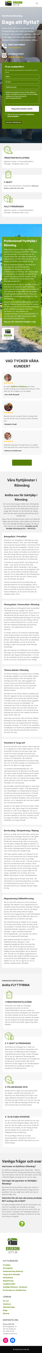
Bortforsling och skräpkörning (14, 1290)
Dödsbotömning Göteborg (13, 1271)
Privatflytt (6, 1265)
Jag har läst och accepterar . (20, 115)
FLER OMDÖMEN (22, 463)
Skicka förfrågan (13, 122)
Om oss (6, 1301)
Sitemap (6, 1313)
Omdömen (7, 1304)
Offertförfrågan (9, 1307)
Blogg (5, 1310)
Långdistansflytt (9, 1284)
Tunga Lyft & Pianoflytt (11, 1274)
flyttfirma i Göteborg (19, 386)
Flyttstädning (8, 1278)
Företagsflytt (8, 1268)
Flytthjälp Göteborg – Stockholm (15, 1287)
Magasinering (8, 1281)
